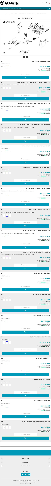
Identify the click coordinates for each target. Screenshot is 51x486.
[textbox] (24, 8)
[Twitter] (22, 474)
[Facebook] (25, 474)
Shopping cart (49, 2)
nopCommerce (28, 483)
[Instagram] (28, 474)
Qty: (2, 66)
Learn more (48, 70)
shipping (48, 68)
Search (49, 8)
